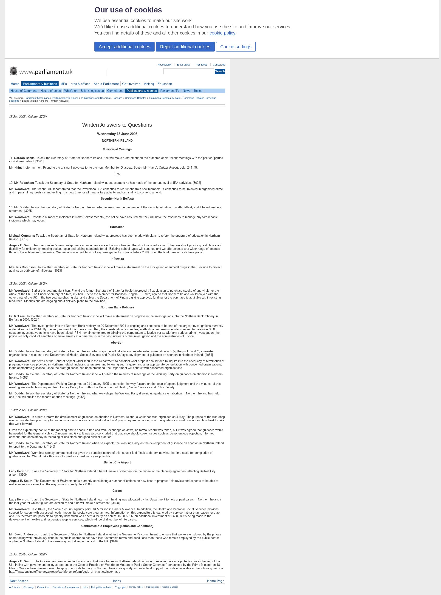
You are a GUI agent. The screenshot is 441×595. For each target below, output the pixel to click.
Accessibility (165, 64)
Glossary (28, 587)
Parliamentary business (40, 84)
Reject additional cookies (185, 46)
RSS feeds (201, 64)
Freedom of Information (66, 587)
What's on (70, 90)
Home (15, 84)
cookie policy (222, 32)
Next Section (19, 581)
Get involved (131, 84)
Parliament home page (37, 98)
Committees (115, 90)
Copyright (120, 587)
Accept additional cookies (124, 46)
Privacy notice (136, 587)
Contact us (219, 64)
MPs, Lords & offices (75, 84)
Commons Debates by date (164, 98)
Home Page (215, 581)
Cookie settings (236, 46)
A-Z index (14, 587)
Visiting (149, 84)
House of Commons (24, 90)
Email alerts (183, 64)
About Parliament (106, 84)
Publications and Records (95, 98)
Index (117, 581)
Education (165, 84)
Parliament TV (169, 90)
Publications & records (142, 90)
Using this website (101, 587)
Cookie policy (152, 587)
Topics (198, 90)
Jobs (85, 587)
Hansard (117, 98)
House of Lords (51, 90)
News (186, 90)
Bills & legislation (92, 90)
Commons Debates (136, 98)
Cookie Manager (170, 587)
